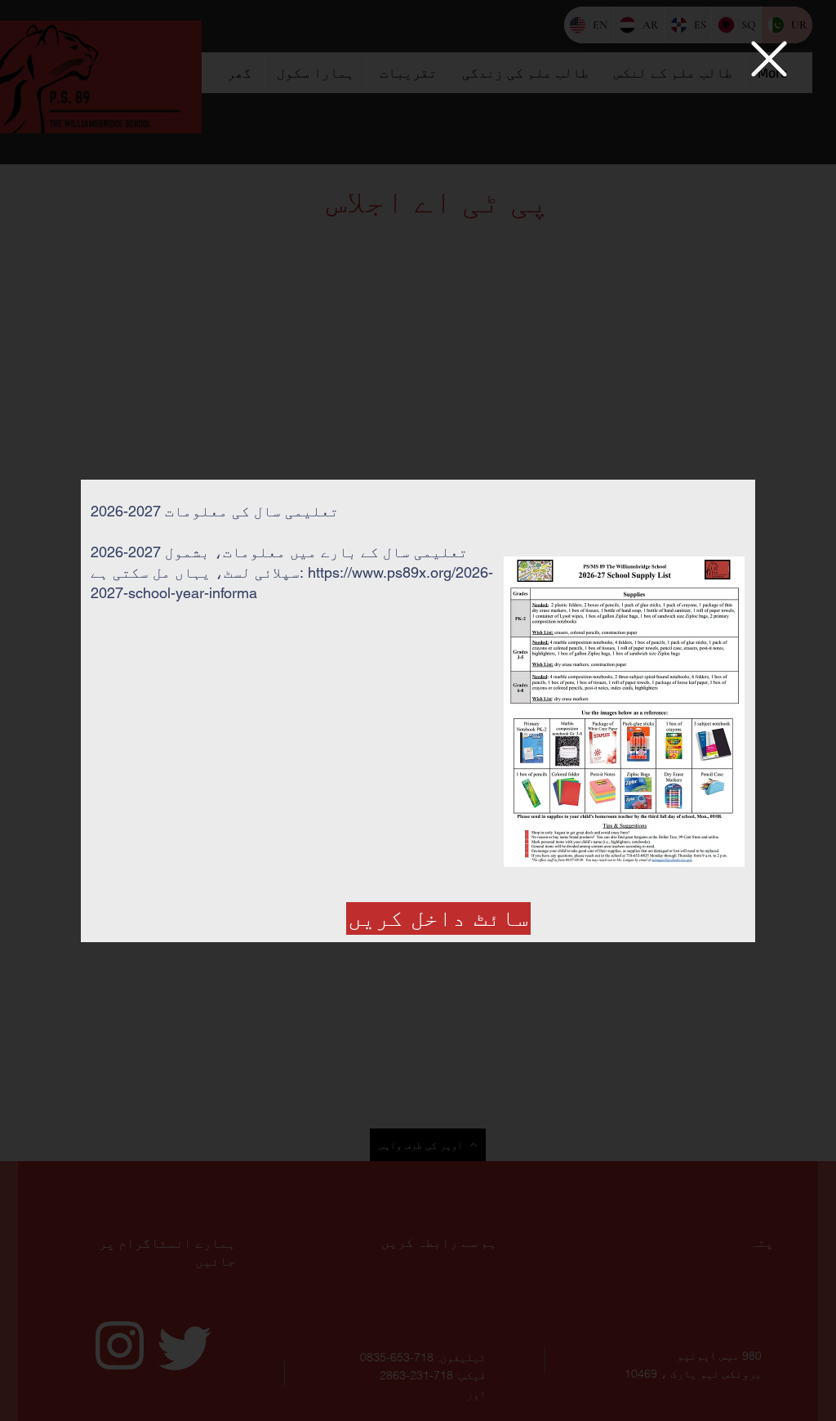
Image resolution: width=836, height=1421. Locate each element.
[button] (769, 59)
